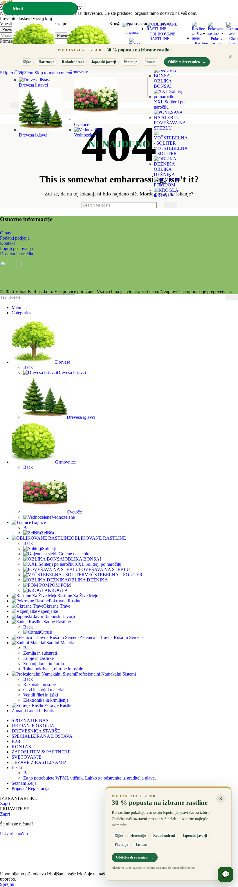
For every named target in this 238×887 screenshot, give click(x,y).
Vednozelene (86, 134)
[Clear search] (158, 205)
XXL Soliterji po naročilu (169, 104)
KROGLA (164, 195)
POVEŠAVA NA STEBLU (170, 125)
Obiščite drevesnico (187, 62)
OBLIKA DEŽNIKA (164, 172)
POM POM (164, 184)
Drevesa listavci (33, 84)
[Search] (170, 205)
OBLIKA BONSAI (163, 83)
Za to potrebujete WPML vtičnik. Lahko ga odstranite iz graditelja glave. (89, 777)
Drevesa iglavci (33, 134)
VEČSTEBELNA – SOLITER (170, 151)
